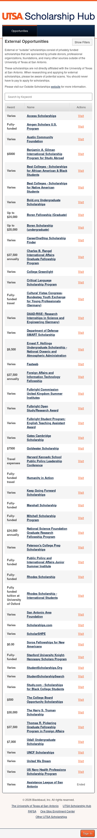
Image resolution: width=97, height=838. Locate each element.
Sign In (87, 833)
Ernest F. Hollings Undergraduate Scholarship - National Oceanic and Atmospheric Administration (47, 349)
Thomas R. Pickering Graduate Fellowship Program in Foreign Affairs (45, 727)
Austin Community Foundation (40, 139)
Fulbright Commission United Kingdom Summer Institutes (44, 393)
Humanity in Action (40, 478)
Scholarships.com (39, 625)
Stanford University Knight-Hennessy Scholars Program (47, 657)
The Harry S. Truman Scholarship (41, 712)
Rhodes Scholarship (41, 577)
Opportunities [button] (20, 31)
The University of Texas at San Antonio (35, 806)
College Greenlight (40, 271)
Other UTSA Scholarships (51, 817)
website (55, 86)
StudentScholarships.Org (44, 667)
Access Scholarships (41, 116)
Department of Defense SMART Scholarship (42, 332)
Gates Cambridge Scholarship (39, 437)
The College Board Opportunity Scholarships (45, 699)
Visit (81, 116)
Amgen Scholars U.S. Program (42, 126)
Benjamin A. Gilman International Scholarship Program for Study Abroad (45, 153)
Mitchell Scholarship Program (41, 518)
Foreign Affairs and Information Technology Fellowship (43, 376)
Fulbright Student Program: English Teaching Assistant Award (46, 423)
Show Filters (82, 42)
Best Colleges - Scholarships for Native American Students (47, 187)
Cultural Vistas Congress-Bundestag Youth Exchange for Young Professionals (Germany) (46, 299)
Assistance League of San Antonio (45, 784)
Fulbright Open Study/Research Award (42, 408)
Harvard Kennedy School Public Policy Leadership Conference (44, 461)
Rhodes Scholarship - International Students (42, 595)
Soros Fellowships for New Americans (46, 644)
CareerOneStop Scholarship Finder (46, 240)
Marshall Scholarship (42, 505)
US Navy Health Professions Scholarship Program (46, 771)
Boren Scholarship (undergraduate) (40, 227)
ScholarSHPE (36, 633)
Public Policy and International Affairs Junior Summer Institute (45, 562)
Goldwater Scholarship (43, 448)
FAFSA (32, 811)
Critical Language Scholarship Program (42, 282)
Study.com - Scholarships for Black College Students (45, 687)
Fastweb (32, 364)
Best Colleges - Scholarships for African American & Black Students (47, 170)
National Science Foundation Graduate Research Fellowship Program (47, 532)
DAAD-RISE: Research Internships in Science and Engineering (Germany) (45, 318)
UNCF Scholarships (40, 752)
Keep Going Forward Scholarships (41, 492)
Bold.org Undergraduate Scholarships (43, 202)
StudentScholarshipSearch (45, 676)
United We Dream (39, 761)
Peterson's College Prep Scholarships (43, 547)
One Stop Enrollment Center (57, 811)
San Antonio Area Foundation (39, 614)
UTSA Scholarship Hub (77, 806)
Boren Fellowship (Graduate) (47, 215)
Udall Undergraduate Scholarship (41, 741)
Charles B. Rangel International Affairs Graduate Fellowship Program (41, 257)
